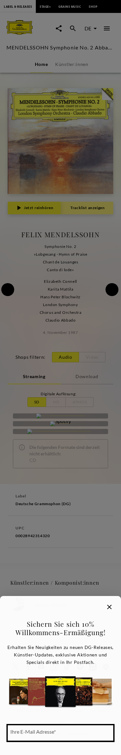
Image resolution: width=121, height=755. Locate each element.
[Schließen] (109, 607)
